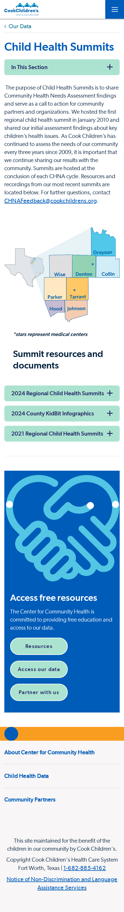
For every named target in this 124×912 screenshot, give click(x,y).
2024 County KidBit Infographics (52, 413)
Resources (38, 646)
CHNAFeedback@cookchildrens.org (50, 200)
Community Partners (30, 799)
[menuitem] (62, 752)
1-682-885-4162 (84, 868)
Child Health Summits (59, 46)
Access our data (39, 669)
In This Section (29, 67)
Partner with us (39, 692)
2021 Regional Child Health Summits (57, 433)
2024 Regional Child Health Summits (57, 393)
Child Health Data (26, 775)
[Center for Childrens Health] (21, 9)
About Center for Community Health (49, 752)
